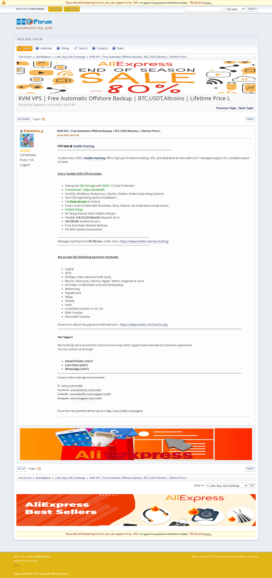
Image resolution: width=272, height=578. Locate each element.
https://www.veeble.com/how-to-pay (144, 324)
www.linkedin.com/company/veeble (90, 394)
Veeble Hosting (83, 146)
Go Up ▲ (253, 556)
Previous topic (226, 108)
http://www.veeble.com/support (125, 410)
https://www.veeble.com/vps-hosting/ (144, 241)
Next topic (246, 108)
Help (194, 556)
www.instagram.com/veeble (86, 398)
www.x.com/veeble (72, 385)
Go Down (24, 119)
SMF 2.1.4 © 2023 (23, 556)
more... (207, 2)
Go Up (21, 468)
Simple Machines (42, 556)
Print (250, 119)
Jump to (198, 485)
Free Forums (32, 561)
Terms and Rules (237, 556)
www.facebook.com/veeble (85, 389)
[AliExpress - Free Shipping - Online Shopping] (136, 92)
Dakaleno (32, 131)
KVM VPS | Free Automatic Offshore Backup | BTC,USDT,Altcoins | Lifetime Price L (109, 131)
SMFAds (18, 561)
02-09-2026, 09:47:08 (68, 135)
